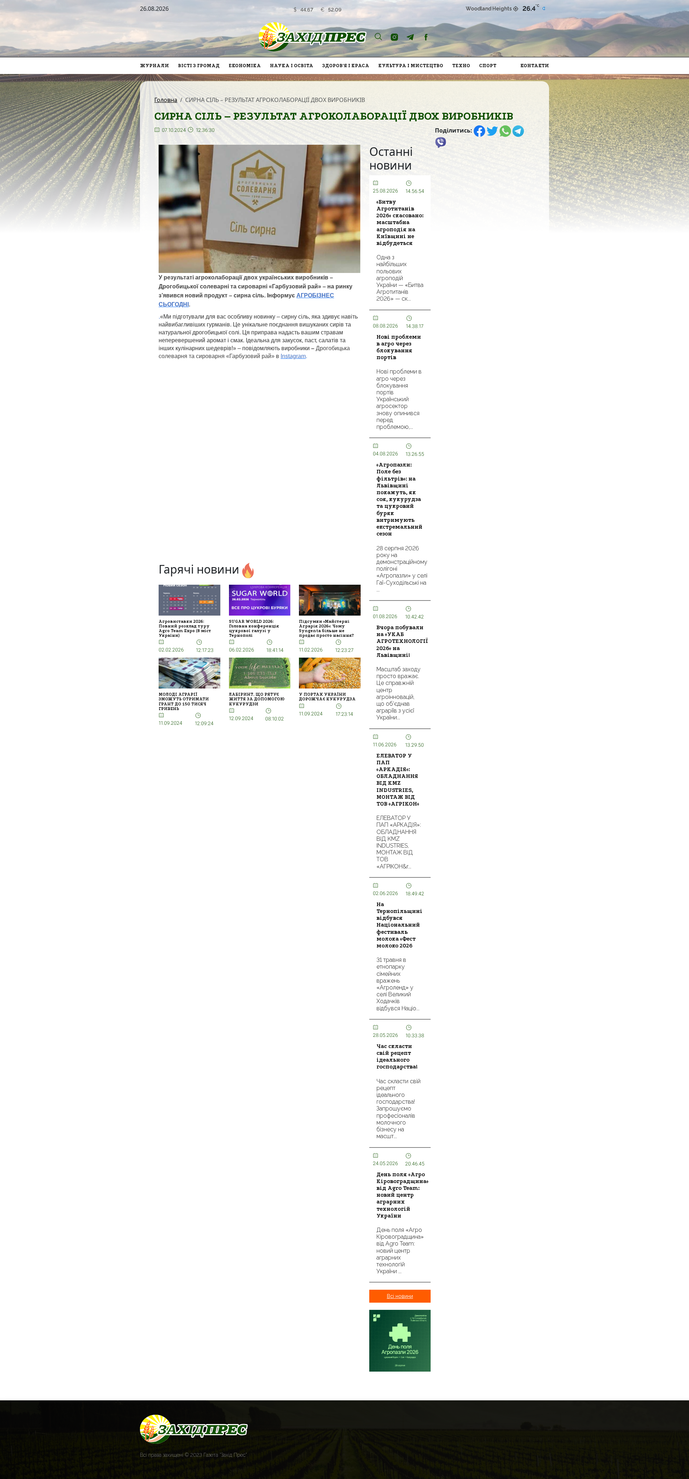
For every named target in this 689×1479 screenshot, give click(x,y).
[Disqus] (260, 462)
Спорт (487, 65)
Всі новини (400, 1296)
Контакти (534, 65)
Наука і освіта (291, 65)
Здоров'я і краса (345, 65)
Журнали (154, 65)
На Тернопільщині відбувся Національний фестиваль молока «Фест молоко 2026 (399, 925)
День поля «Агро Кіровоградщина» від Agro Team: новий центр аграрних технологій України (402, 1195)
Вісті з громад (199, 65)
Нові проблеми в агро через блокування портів (398, 347)
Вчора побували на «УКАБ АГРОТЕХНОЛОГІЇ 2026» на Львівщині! (402, 641)
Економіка (245, 65)
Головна (165, 100)
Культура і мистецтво (410, 65)
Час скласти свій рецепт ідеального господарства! (397, 1056)
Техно (461, 65)
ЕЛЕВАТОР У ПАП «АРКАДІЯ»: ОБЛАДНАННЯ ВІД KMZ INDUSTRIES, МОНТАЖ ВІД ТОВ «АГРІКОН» (397, 779)
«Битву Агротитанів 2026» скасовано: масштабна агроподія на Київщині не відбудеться (399, 222)
